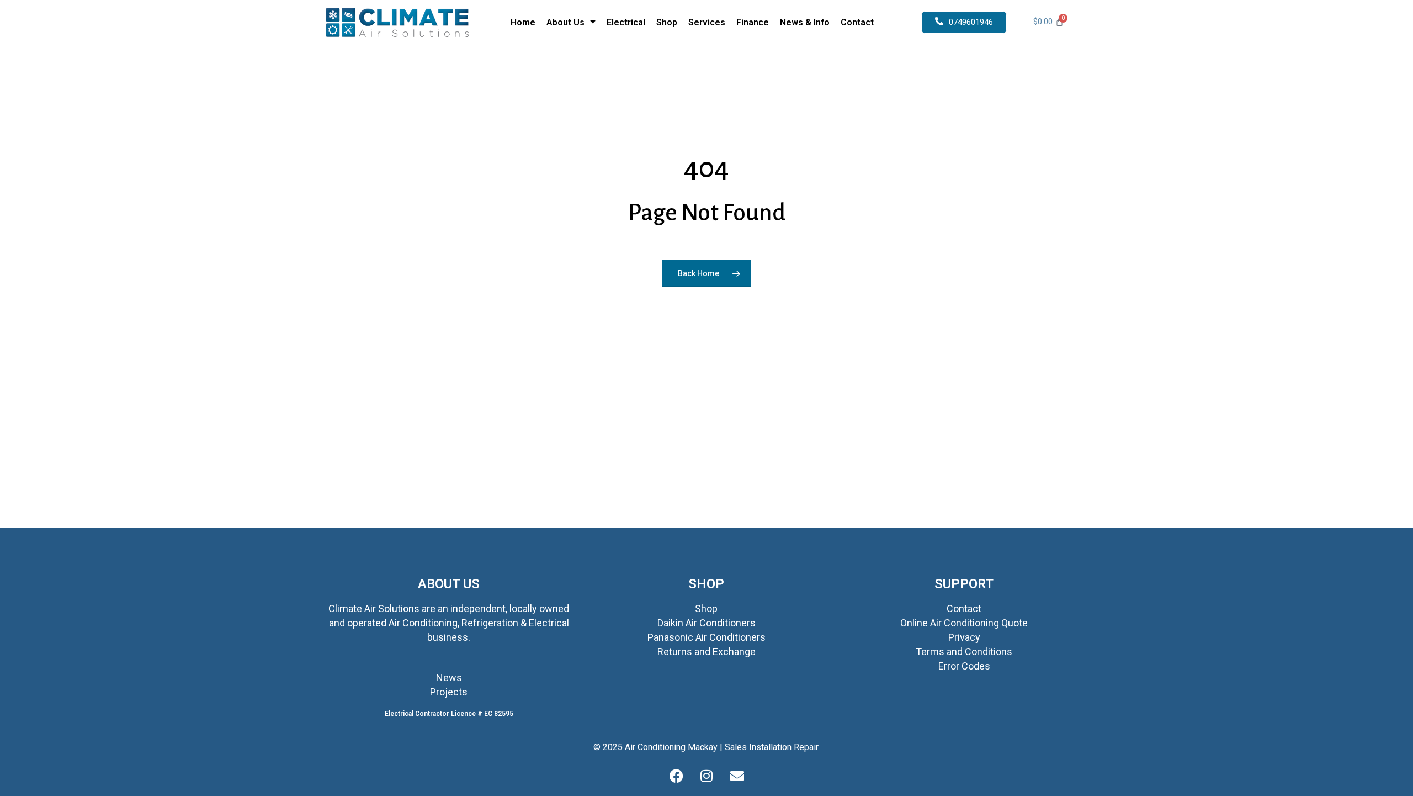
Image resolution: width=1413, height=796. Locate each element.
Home (523, 22)
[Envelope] (737, 776)
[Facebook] (676, 776)
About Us (565, 22)
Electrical (626, 22)
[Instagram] (706, 776)
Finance (752, 22)
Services (706, 22)
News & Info (805, 22)
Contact (857, 22)
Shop (666, 22)
